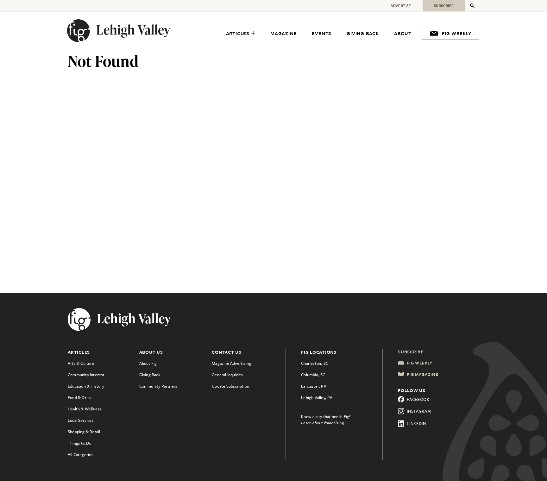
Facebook (418, 399)
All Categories (80, 454)
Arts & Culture (81, 363)
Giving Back (149, 374)
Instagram (419, 411)
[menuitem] (240, 33)
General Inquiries (227, 374)
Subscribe (411, 351)
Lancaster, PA (313, 386)
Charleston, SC (314, 363)
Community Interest (86, 374)
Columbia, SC (313, 374)
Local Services (81, 420)
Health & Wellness (84, 409)
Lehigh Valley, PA (316, 397)
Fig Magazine (422, 374)
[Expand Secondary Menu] (472, 5)
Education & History (86, 386)
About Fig (148, 363)
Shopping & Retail (84, 431)
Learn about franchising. (323, 423)
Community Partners (158, 386)
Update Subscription (230, 386)
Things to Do (79, 443)
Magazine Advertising (231, 363)
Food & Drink (79, 397)
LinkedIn (416, 423)
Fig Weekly (419, 363)
